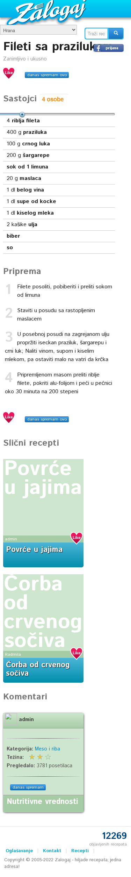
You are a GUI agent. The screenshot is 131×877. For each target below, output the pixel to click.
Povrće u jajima (43, 478)
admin (11, 539)
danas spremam (28, 787)
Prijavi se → (108, 48)
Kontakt (52, 851)
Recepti (80, 851)
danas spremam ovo (47, 75)
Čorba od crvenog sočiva (43, 612)
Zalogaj (47, 12)
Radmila (13, 654)
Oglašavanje (19, 851)
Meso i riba (47, 749)
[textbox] (96, 33)
